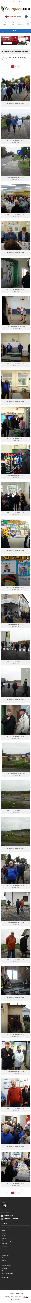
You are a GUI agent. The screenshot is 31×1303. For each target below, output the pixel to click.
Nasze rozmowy (6, 1241)
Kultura (4, 1260)
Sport (3, 1230)
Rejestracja (19, 1293)
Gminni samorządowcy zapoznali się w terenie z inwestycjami (13, 58)
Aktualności (5, 1228)
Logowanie (12, 1293)
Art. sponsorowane (7, 1273)
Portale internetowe (15, 1299)
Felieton (4, 1246)
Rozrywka (5, 1258)
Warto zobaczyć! (6, 1265)
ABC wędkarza (6, 1263)
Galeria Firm (5, 1270)
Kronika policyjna (7, 1238)
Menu (16, 31)
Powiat (4, 1233)
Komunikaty (5, 1255)
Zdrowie (4, 1243)
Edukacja (4, 1235)
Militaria (4, 1268)
